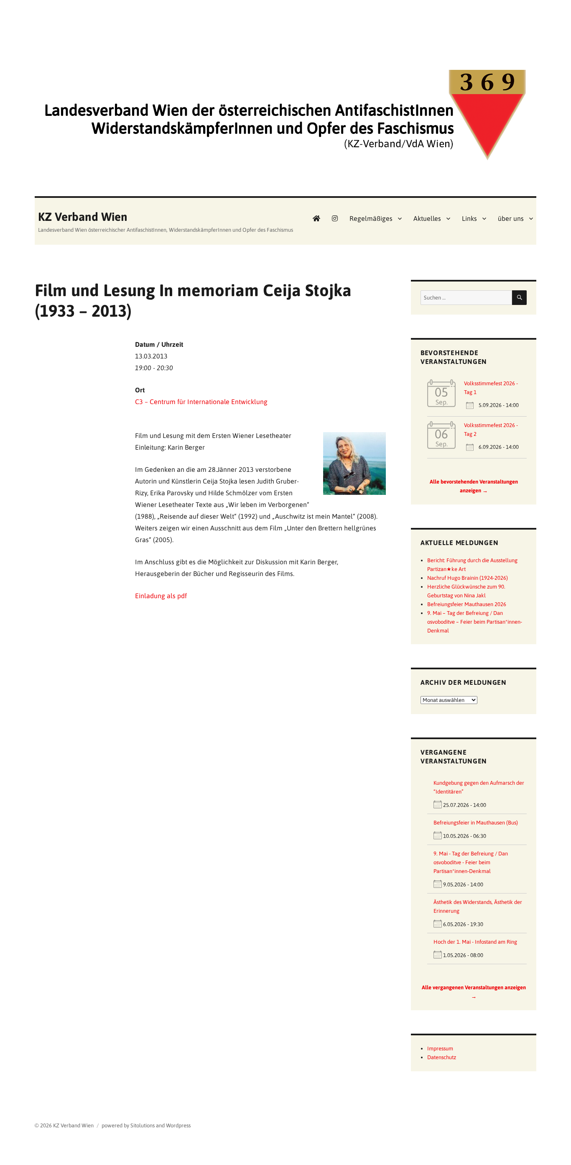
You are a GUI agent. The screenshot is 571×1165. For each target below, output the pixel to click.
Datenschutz (441, 1057)
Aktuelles (427, 218)
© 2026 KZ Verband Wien (64, 1125)
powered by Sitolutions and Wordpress (146, 1125)
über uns (511, 218)
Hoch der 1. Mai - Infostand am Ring (475, 942)
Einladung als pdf (161, 595)
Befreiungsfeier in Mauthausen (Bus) (475, 822)
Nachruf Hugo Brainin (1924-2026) (467, 578)
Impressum (440, 1048)
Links (469, 218)
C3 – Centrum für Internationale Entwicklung (201, 401)
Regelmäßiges (371, 218)
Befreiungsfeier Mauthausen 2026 (466, 604)
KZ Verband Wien (82, 216)
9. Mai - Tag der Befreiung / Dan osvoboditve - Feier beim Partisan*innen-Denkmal (470, 862)
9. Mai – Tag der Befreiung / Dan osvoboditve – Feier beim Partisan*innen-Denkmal (474, 622)
